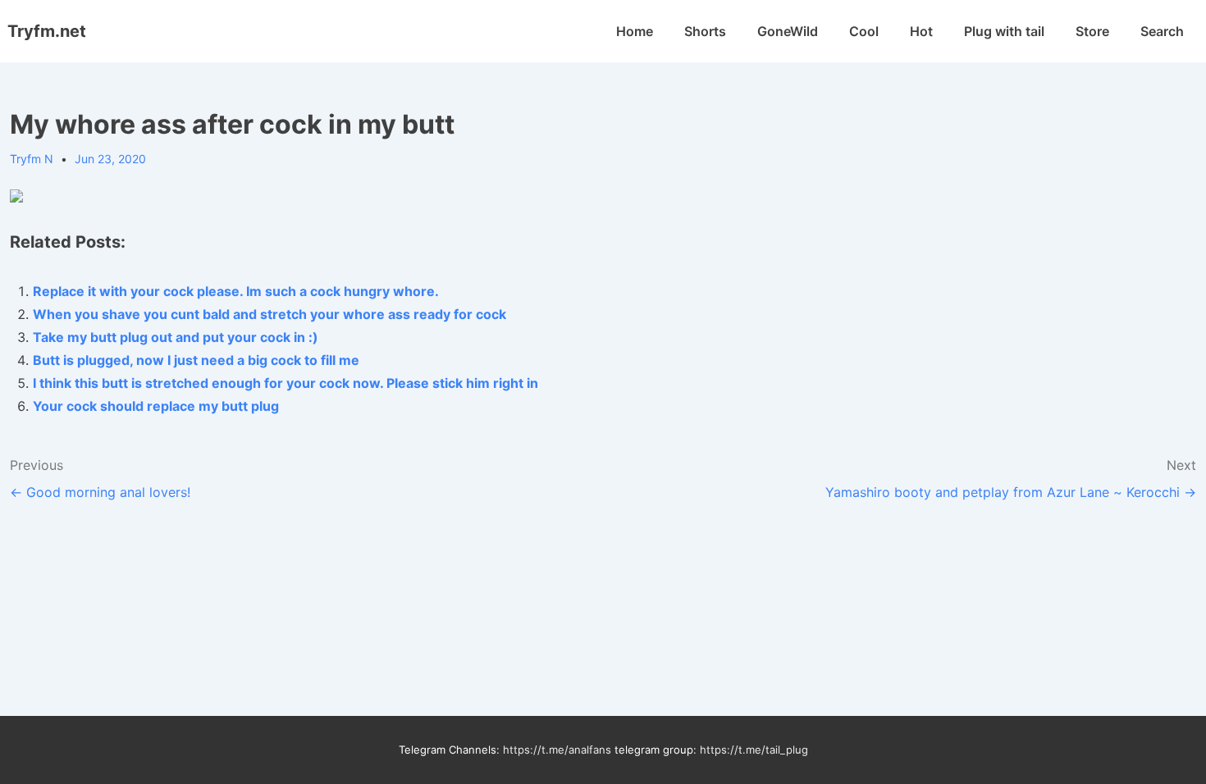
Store (1092, 31)
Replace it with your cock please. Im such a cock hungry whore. (236, 291)
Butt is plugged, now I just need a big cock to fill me (196, 360)
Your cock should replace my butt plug (156, 406)
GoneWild (787, 31)
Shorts (705, 31)
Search (1162, 31)
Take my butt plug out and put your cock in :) (175, 337)
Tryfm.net (46, 31)
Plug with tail (1004, 31)
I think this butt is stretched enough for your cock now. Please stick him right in (285, 383)
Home (634, 31)
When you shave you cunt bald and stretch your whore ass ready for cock (269, 314)
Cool (864, 31)
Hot (921, 31)
